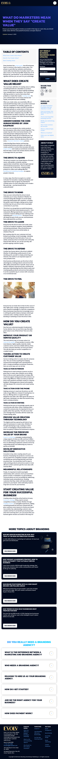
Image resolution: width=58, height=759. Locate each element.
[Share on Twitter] (46, 90)
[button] (54, 3)
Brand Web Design (47, 736)
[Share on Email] (42, 94)
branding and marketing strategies (13, 171)
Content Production (47, 745)
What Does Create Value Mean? (12, 55)
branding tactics (17, 215)
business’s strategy (9, 500)
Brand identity (48, 733)
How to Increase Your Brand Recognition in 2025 (47, 113)
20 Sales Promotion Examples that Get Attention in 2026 (46, 107)
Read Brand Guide (10, 551)
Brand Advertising (48, 741)
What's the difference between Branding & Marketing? (26, 733)
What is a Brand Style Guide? (47, 129)
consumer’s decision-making (15, 141)
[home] (7, 3)
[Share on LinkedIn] (50, 90)
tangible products (8, 504)
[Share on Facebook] (42, 90)
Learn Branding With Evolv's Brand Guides (38, 733)
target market (7, 149)
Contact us (36, 728)
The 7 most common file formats (47, 125)
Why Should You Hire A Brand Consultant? (27, 746)
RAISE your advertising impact (47, 121)
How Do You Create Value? (11, 58)
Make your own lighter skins (47, 136)
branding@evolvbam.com (10, 745)
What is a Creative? (46, 133)
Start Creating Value (9, 60)
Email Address (43, 71)
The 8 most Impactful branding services (47, 117)
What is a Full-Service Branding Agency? (28, 741)
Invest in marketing (9, 437)
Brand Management (48, 729)
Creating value (26, 96)
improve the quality (9, 342)
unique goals (19, 65)
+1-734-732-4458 (8, 744)
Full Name (42, 66)
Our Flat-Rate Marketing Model (38, 738)
